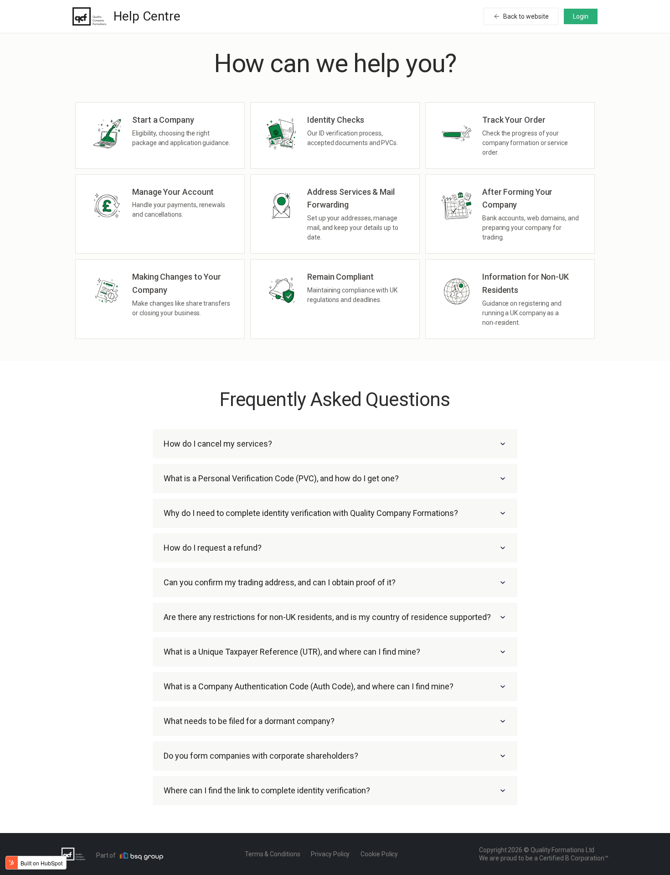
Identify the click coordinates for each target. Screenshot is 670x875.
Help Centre (146, 16)
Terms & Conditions (272, 854)
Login (580, 16)
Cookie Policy (379, 854)
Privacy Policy (330, 854)
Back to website (526, 16)
